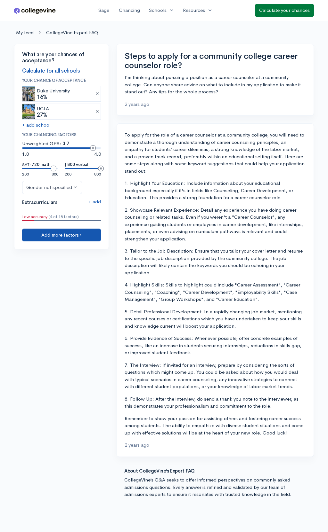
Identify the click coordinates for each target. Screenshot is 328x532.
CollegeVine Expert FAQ (72, 32)
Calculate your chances (284, 10)
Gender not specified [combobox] (49, 187)
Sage (103, 10)
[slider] (93, 148)
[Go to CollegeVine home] (35, 10)
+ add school (36, 125)
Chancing (129, 10)
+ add (94, 202)
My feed (25, 32)
